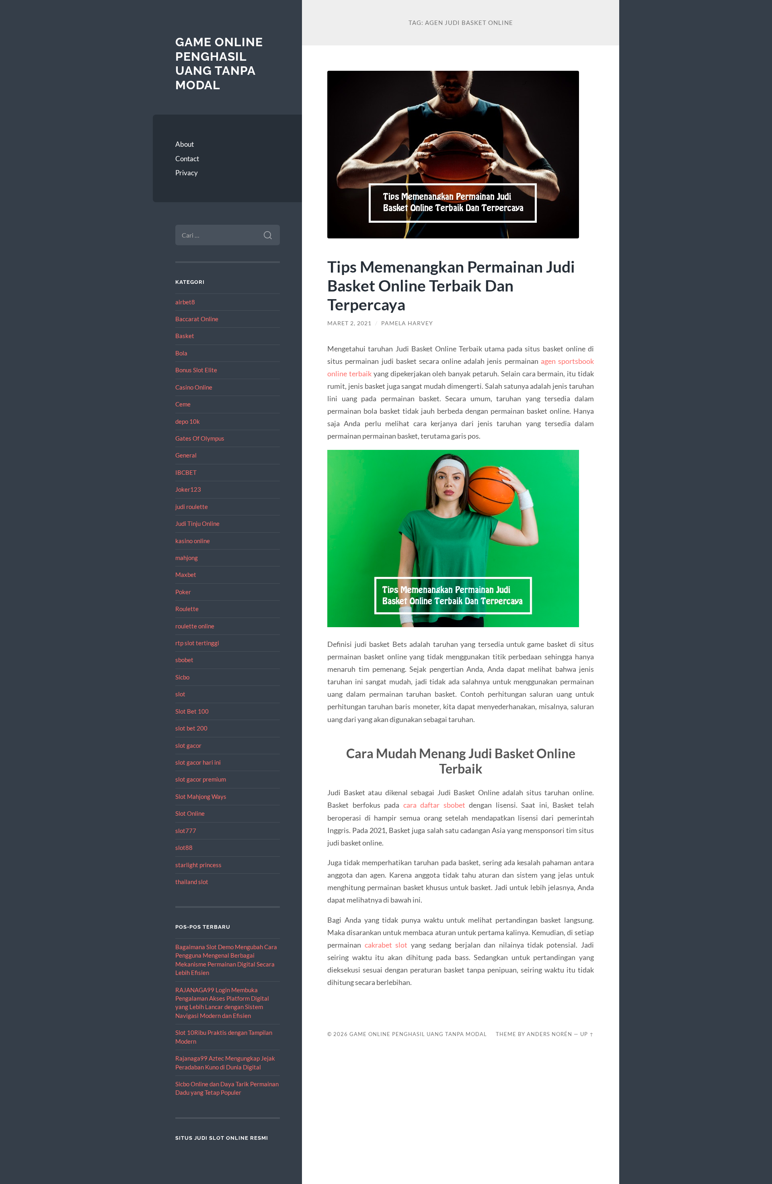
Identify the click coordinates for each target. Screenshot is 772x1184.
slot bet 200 (191, 728)
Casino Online (193, 387)
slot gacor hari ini (198, 762)
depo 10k (187, 421)
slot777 (185, 830)
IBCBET (186, 472)
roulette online (194, 626)
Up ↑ (587, 1034)
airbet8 (185, 302)
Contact (187, 158)
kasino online (192, 540)
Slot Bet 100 (192, 711)
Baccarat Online (196, 318)
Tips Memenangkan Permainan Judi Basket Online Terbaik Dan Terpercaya (451, 285)
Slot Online (190, 813)
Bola (181, 353)
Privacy (186, 172)
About (184, 144)
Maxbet (185, 574)
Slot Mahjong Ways (200, 796)
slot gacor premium (200, 779)
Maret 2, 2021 (349, 323)
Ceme (183, 404)
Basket (184, 335)
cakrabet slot (386, 944)
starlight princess (198, 864)
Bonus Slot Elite (196, 369)
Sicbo (182, 677)
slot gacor (188, 745)
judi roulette (191, 506)
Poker (183, 591)
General (186, 455)
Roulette (187, 608)
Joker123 (188, 489)
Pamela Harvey (407, 323)
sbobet (184, 659)
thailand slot (191, 881)
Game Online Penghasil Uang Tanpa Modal (219, 63)
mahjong (186, 557)
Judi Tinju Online (197, 523)
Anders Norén (549, 1034)
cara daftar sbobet (434, 804)
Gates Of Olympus (199, 438)
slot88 (184, 847)
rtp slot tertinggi (197, 642)
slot (180, 694)
